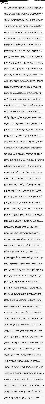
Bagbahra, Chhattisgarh (20, 32)
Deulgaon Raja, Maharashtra (29, 92)
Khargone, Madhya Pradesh (40, 183)
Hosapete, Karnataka (41, 136)
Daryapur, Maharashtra (32, 88)
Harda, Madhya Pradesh (22, 130)
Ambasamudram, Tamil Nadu (23, 15)
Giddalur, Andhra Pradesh (13, 117)
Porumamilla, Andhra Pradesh (29, 293)
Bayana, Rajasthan (21, 45)
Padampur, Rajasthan (40, 264)
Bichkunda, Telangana (22, 56)
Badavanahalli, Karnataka (18, 31)
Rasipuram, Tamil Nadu (12, 311)
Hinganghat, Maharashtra (6, 135)
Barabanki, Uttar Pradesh (18, 39)
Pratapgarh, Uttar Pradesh (21, 294)
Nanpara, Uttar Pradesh (17, 251)
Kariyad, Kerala (37, 172)
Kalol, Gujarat (19, 161)
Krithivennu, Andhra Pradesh (7, 201)
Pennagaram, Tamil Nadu (17, 283)
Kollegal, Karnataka (11, 191)
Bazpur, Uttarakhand (26, 45)
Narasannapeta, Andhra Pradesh (23, 251)
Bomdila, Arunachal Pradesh (20, 61)
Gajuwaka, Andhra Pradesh (17, 111)
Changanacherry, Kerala (11, 70)
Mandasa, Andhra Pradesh (24, 221)
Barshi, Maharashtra (12, 43)
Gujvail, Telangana (35, 123)
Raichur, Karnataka (20, 300)
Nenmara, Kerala (6, 258)
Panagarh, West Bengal (33, 270)
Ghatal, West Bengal (15, 116)
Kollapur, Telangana (6, 191)
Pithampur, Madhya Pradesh (24, 289)
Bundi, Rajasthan (31, 63)
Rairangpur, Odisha (16, 301)
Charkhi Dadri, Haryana (41, 70)
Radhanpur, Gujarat (16, 299)
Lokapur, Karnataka (11, 210)
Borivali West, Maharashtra (11, 62)
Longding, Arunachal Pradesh (26, 210)
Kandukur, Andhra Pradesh (7, 166)
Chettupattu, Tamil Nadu (11, 75)
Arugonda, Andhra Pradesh (14, 25)
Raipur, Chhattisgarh (6, 301)
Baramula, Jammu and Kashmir (30, 39)
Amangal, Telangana (18, 14)
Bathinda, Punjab (6, 45)
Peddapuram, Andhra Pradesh (24, 282)
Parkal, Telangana (6, 277)
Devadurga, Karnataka (35, 92)
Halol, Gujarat (5, 129)
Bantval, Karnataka (39, 38)
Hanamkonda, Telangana (16, 129)
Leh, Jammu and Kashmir (21, 209)
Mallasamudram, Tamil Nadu (7, 220)
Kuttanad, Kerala (18, 207)
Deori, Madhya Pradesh (15, 92)
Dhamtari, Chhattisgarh (26, 94)
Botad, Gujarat (19, 62)
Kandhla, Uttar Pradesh (39, 165)
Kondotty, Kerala (41, 191)
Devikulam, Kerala (33, 93)
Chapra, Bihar (36, 70)
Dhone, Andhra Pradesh (32, 98)
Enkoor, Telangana (42, 105)
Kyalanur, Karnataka (27, 207)
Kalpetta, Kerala (23, 161)
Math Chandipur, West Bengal (7, 228)
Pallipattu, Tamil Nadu (29, 269)
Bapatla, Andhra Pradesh (6, 39)
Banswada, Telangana (24, 38)
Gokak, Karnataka (35, 118)
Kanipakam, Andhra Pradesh (7, 167)
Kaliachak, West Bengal (31, 159)
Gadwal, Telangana (29, 110)
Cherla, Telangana (20, 74)
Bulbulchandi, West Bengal (22, 63)
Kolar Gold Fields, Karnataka (7, 190)
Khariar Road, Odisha (6, 184)
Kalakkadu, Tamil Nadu (16, 159)
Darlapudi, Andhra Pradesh (12, 88)
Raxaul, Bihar (12, 312)
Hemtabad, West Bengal (25, 134)
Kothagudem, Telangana (40, 195)
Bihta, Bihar (9, 57)
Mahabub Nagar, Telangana (17, 215)
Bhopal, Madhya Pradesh (16, 55)
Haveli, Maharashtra (6, 134)
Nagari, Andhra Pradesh (40, 244)
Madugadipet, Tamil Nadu (22, 214)
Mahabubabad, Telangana (11, 215)
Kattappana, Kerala (32, 177)
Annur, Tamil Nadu (38, 21)
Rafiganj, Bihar (25, 299)
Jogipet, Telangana (40, 153)
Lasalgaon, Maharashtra (12, 209)
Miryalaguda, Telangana (36, 232)
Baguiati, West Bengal (6, 33)
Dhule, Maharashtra (15, 99)
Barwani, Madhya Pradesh (31, 43)
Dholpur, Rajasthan (27, 98)
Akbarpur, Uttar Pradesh (23, 9)
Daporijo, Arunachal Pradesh (34, 87)
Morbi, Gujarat (42, 234)
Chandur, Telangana (6, 70)
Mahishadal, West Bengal (13, 216)
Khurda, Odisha (32, 185)
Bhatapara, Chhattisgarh (21, 51)
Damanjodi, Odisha (35, 86)
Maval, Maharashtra (30, 228)
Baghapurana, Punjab (30, 32)
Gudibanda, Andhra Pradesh (31, 122)
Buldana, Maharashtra (27, 63)
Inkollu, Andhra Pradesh (6, 142)
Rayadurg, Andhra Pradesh (22, 312)
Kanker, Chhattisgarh (25, 167)
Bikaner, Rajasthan (26, 57)
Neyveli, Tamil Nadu (40, 258)
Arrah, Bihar (5, 25)
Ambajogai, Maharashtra (13, 15)
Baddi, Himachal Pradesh (23, 31)
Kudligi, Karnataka (42, 201)
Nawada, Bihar (11, 256)
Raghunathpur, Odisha (33, 299)
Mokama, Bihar (15, 234)
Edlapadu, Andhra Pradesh (23, 105)
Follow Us (40, 0)
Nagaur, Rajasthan (11, 245)
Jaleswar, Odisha (10, 147)
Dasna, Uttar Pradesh (41, 88)
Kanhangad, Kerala (34, 166)
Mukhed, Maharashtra (23, 238)
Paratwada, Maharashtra (34, 275)
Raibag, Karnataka (16, 300)
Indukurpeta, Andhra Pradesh (40, 141)
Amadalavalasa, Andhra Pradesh (40, 13)
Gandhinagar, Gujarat (22, 112)
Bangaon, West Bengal (26, 37)
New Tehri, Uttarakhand (35, 258)
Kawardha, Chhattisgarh (39, 178)
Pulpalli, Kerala (41, 295)
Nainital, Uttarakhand (24, 246)
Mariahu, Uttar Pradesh (24, 226)
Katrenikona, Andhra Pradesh (23, 177)
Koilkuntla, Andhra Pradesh (27, 189)
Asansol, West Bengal (35, 25)
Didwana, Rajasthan (6, 100)
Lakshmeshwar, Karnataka (13, 208)
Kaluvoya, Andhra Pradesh (28, 161)
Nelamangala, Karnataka (29, 257)
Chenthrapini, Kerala (12, 74)
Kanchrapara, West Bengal (29, 165)
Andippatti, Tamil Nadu (18, 20)
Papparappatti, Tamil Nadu (40, 274)
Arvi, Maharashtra (30, 25)
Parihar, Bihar (29, 276)
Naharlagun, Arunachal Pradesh (7, 246)
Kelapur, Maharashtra (24, 179)
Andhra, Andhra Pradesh (13, 20)
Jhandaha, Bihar (5, 153)
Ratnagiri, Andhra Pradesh (27, 311)
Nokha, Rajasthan (26, 262)
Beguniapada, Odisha (39, 45)
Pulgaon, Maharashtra (22, 295)
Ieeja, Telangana (17, 141)
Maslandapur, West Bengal (26, 227)
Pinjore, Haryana (19, 288)
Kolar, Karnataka (39, 189)
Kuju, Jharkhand (9, 202)
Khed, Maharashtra (35, 184)
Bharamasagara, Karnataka (7, 51)
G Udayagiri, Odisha (21, 122)
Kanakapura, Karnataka (11, 165)
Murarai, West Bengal (42, 240)
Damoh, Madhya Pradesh (6, 87)
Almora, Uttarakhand (21, 13)
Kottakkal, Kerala (19, 197)
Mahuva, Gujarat (28, 216)
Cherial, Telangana (16, 74)
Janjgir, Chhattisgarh (31, 149)
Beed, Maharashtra (34, 45)
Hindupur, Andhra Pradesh (39, 134)
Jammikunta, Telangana (28, 148)
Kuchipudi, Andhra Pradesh (32, 201)
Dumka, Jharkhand (13, 104)
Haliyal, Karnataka (35, 128)
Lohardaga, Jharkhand (6, 210)
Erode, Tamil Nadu (19, 106)
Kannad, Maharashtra (40, 167)
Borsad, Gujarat (16, 62)
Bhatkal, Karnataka (26, 51)
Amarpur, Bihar (27, 14)
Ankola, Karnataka (23, 21)
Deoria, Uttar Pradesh (20, 92)
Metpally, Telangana (6, 232)
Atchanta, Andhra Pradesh (38, 26)
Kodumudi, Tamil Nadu (6, 189)
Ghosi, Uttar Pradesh (40, 116)
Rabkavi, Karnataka (6, 299)
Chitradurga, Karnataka (30, 81)
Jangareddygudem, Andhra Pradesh (24, 149)
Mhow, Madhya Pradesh (21, 232)
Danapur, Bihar (11, 87)
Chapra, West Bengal (33, 70)
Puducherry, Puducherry (39, 294)
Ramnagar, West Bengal (37, 307)
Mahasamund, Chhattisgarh (37, 215)
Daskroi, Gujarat (36, 88)
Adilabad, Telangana (15, 7)
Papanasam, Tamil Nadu (34, 274)
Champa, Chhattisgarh (19, 68)
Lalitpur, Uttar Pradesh (37, 208)
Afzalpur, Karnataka (31, 7)
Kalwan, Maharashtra (39, 161)
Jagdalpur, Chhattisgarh (34, 143)
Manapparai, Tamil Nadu (37, 220)
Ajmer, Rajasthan (14, 9)
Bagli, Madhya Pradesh (34, 32)
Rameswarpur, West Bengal (7, 307)
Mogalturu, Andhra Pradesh (29, 233)
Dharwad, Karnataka (11, 98)
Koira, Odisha (32, 189)
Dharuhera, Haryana (6, 98)
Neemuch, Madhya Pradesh (13, 257)
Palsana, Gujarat (33, 269)
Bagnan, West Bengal (39, 32)
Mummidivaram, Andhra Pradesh (7, 240)
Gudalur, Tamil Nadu (17, 122)
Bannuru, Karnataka (14, 38)
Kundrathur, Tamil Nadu (34, 203)
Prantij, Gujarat (11, 294)
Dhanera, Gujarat (41, 94)
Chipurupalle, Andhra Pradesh (40, 80)
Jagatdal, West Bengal (24, 143)
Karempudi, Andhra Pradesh (7, 172)
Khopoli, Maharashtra (15, 185)
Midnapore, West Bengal (27, 232)
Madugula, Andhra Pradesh (28, 214)
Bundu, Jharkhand (35, 63)
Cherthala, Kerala (29, 74)
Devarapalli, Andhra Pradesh (13, 93)
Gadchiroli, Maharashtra (13, 110)
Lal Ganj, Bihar (28, 208)
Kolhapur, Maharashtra (32, 190)
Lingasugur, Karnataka (41, 209)
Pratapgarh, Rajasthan (16, 294)
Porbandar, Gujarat (15, 293)
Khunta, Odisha (23, 185)
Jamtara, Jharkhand (11, 149)
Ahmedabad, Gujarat (26, 8)
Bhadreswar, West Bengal (15, 50)
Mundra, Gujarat (22, 240)
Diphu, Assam (32, 100)
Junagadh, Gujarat (38, 154)
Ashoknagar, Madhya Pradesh (40, 25)
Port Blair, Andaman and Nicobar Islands (22, 293)
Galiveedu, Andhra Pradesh (23, 111)
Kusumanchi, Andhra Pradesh (7, 207)
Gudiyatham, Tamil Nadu (6, 123)
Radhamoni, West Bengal (11, 299)
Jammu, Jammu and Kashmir (34, 148)
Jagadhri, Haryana (16, 143)
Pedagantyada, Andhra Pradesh (18, 281)
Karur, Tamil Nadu (40, 173)
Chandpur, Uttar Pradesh (22, 69)
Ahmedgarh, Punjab (31, 8)
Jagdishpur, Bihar (39, 143)
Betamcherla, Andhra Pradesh (18, 49)
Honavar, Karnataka (23, 136)
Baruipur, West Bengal (17, 43)
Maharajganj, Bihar (32, 215)
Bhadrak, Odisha (6, 50)
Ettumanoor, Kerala (33, 106)
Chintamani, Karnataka (24, 80)
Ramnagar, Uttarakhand (32, 307)
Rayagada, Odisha (28, 312)
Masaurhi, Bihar (21, 227)
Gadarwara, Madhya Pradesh (7, 110)
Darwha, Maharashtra (27, 88)
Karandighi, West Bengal (13, 171)
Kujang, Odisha (5, 202)
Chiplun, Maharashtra (34, 80)
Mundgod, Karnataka (18, 240)
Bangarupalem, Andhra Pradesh (37, 37)
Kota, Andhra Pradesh (10, 195)
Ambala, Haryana (17, 15)
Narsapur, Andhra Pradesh (36, 252)
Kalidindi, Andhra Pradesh (36, 159)
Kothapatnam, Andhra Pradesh (30, 196)
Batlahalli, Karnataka (10, 45)
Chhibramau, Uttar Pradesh (21, 76)
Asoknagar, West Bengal (28, 26)
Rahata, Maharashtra (38, 299)
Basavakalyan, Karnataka (37, 43)
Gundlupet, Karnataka (33, 124)
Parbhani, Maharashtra (6, 276)
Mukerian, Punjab (18, 238)
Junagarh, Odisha (6, 155)
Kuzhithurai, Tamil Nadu (22, 207)
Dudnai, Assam (5, 104)
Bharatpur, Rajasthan (12, 51)
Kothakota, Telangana (6, 196)
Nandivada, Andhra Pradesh (30, 250)
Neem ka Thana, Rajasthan (7, 257)
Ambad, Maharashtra (32, 14)
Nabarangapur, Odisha (6, 244)
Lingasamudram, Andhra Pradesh (35, 209)
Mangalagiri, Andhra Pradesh (27, 222)
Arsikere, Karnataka (9, 25)
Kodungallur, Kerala (17, 189)
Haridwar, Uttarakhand (37, 130)
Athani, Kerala (13, 27)
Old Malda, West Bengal (34, 263)
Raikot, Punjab (41, 300)
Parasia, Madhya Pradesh (29, 275)
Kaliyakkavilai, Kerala (23, 160)
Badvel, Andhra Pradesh (6, 32)
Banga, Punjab (22, 37)
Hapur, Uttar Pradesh (12, 130)
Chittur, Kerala (16, 82)
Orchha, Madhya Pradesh (25, 264)
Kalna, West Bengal (16, 161)
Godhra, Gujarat (26, 118)
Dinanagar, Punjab (19, 100)
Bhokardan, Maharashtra (11, 55)
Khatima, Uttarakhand (31, 184)
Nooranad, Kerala (31, 262)
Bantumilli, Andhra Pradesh (33, 38)
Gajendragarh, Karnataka (12, 111)
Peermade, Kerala (29, 282)
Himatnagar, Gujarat (30, 134)
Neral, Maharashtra (20, 258)
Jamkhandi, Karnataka (11, 148)
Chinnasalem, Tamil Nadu (6, 80)
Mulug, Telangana (37, 239)
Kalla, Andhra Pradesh (27, 160)
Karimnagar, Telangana (33, 172)
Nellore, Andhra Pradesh (41, 257)
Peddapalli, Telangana (18, 282)
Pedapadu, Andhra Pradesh (7, 282)
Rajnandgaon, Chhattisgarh (7, 305)
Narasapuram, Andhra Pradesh (30, 251)
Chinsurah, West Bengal (12, 80)
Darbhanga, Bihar (39, 87)
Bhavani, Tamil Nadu (36, 51)
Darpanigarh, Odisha (17, 88)
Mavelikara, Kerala (34, 228)
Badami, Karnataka (13, 31)
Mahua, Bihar (21, 216)
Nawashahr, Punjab (25, 256)
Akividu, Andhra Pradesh (35, 9)
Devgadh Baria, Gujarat (28, 93)
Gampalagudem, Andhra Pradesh (34, 111)
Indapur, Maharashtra (25, 141)
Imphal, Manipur (21, 141)
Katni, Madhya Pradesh (6, 177)
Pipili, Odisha (35, 288)
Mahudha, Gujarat (24, 216)
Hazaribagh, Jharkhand (15, 134)
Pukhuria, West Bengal (17, 295)
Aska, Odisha (20, 26)
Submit (37, 0)
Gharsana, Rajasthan (11, 116)
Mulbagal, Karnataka (14, 239)
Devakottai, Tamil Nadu (40, 92)
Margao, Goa (15, 226)
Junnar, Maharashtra (10, 155)
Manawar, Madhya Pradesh (7, 221)
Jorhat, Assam (14, 154)
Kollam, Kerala (40, 190)
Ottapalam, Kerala (30, 264)
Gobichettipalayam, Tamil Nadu (7, 118)
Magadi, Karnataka (6, 215)
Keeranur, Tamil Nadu (15, 179)
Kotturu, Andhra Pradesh (39, 197)
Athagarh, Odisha (6, 27)
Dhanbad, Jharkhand (37, 94)
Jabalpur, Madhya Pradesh (40, 142)
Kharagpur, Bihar (35, 183)
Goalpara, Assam (29, 117)
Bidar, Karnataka (29, 56)
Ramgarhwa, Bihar (22, 307)
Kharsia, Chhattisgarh (11, 184)
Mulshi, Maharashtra (27, 239)
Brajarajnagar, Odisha (27, 62)
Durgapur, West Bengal (34, 104)
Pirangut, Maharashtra (6, 289)
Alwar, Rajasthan (34, 13)
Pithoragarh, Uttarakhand (40, 289)
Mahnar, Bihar (17, 216)
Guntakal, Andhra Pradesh (38, 124)
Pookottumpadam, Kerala (6, 293)
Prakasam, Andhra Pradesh (7, 294)
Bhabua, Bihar (31, 49)
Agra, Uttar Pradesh (16, 8)
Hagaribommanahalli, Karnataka (7, 128)
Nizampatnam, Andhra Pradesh (17, 262)
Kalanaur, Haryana (26, 159)
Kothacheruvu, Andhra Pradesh (34, 195)
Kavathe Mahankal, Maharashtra (17, 178)
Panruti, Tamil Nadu (12, 274)
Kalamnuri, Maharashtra (21, 159)
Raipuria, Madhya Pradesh (11, 301)
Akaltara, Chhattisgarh (18, 9)
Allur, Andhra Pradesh (12, 13)
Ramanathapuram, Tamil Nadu (21, 306)
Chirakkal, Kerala (6, 81)
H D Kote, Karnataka (20, 134)
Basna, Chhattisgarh (28, 44)
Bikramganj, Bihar (30, 57)
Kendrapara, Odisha (29, 179)
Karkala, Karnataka (10, 173)
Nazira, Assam (33, 256)
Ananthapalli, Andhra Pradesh (20, 19)
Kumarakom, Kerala (29, 202)
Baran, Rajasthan (35, 39)
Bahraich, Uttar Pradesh (16, 33)
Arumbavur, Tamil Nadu (20, 25)
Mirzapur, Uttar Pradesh (6, 233)
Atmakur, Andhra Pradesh (18, 27)
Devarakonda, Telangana (6, 93)
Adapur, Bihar (5, 7)
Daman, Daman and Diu (26, 86)
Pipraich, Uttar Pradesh (39, 288)
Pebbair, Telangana (12, 281)
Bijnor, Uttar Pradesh (22, 57)
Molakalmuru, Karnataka (23, 234)
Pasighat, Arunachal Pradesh (31, 277)
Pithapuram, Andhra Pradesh (30, 289)
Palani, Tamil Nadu (12, 268)
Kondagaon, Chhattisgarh (32, 191)
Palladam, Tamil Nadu (14, 269)
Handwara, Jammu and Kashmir (22, 129)
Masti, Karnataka (31, 227)
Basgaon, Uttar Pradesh (13, 44)
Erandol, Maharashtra (6, 106)
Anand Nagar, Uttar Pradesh (14, 19)
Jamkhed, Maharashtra (16, 148)
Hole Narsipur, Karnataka (17, 136)
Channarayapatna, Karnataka (27, 70)
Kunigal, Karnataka (39, 203)
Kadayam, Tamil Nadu (19, 155)
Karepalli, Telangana (13, 172)
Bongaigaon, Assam (35, 61)
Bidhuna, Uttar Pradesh (34, 56)
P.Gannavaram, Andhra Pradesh (7, 287)
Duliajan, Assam (9, 104)
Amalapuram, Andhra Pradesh (7, 14)
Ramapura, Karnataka (26, 306)
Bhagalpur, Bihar (20, 50)
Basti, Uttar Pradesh (32, 44)
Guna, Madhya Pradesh (28, 124)
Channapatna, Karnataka (21, 70)
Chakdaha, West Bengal (6, 67)
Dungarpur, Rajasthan (25, 104)
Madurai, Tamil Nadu (34, 214)
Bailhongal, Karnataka (38, 33)
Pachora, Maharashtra (35, 264)
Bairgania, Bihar (42, 33)
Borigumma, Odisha (6, 62)
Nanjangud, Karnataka (12, 251)
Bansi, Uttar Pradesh (19, 38)
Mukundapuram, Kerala (40, 238)
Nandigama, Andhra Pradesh (12, 250)
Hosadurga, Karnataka (37, 136)
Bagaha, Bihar (11, 32)
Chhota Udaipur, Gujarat (33, 76)
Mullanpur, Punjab (23, 239)
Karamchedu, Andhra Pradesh (7, 171)
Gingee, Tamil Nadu (19, 117)
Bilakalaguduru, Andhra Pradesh (36, 57)
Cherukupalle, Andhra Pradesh (35, 74)
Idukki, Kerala (13, 141)
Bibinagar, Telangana (17, 56)
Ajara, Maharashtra (10, 9)
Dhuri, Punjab (29, 99)
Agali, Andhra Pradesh (36, 7)
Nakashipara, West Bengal (34, 246)
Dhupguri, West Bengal (24, 99)
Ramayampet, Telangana (31, 306)
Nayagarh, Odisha (29, 256)
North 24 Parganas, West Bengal (36, 262)
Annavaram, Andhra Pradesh (28, 21)
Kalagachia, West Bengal (6, 159)
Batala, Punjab (41, 44)
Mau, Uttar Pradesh (26, 228)
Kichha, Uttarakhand (41, 185)
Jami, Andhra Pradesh (39, 147)
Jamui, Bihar (15, 149)
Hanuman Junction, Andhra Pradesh (39, 129)
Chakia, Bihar (11, 67)
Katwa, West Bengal (6, 178)
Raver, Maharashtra (41, 311)
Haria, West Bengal (32, 130)
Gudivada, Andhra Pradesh (37, 122)
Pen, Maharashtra (33, 282)
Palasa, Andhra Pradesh (25, 268)
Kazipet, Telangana (11, 179)
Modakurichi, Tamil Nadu (16, 233)
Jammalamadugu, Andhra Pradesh (22, 148)
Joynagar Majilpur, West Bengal (24, 154)
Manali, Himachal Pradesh (20, 220)
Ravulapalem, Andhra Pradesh (7, 312)
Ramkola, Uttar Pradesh (27, 307)
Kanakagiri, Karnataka (6, 165)
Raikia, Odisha (37, 300)
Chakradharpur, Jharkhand (15, 67)
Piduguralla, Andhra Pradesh (38, 287)
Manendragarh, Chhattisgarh (21, 222)
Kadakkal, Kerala (14, 155)
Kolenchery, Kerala (27, 190)
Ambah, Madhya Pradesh (37, 14)
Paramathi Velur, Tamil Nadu (18, 275)
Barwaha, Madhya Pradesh (22, 43)
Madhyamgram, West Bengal (12, 214)
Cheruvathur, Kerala (6, 75)
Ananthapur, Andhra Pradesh (26, 19)
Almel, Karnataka (17, 13)
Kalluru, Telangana (11, 161)
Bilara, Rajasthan (41, 57)
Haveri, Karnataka (10, 134)
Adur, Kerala (28, 7)
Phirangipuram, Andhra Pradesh (27, 287)
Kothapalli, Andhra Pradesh (23, 196)
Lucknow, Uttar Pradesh (40, 210)
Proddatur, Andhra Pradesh (33, 294)
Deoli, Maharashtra (10, 92)
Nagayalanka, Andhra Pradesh (17, 245)
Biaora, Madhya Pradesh (12, 56)
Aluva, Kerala (31, 13)
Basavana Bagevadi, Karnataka (7, 44)
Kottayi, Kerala (31, 197)
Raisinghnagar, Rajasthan (27, 301)
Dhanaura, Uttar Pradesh (31, 94)
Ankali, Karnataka (14, 21)
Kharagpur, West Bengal (31, 183)
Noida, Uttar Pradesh (22, 262)
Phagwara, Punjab (13, 287)
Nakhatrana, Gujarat (40, 246)
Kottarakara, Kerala (23, 197)
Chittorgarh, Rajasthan (12, 82)
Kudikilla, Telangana (38, 201)
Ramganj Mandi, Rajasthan (13, 307)
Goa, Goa (26, 117)
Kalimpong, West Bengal (17, 160)
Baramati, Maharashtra (24, 39)
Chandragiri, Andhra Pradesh (28, 69)
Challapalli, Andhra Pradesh (7, 68)
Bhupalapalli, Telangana (35, 55)
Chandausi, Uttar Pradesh (35, 68)
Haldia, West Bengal (16, 128)
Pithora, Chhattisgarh (36, 289)
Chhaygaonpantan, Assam (15, 76)
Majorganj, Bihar (32, 216)
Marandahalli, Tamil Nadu (6, 226)
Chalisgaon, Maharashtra (31, 67)
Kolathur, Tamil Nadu (23, 190)
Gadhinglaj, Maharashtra (18, 110)
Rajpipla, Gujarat (11, 305)
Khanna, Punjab (21, 183)
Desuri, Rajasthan (24, 92)
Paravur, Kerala (39, 275)
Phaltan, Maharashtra (22, 287)
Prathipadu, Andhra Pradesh (27, 294)
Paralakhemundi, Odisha (6, 275)
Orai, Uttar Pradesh (20, 264)
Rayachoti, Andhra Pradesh (16, 312)
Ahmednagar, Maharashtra (36, 8)
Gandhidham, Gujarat (17, 112)
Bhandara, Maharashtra (33, 50)
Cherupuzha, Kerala (41, 74)
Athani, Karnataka (10, 27)
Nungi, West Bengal (12, 263)
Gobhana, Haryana (39, 117)
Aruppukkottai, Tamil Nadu (25, 25)
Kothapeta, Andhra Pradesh (36, 196)
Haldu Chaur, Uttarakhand (21, 128)
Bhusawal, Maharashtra (41, 55)
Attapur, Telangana (32, 27)
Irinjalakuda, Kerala (11, 142)
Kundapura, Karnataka (21, 203)
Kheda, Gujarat (39, 184)
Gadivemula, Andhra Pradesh (24, 110)
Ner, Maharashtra (16, 258)
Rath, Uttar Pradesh (17, 311)
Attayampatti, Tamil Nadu (37, 27)
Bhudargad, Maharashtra (27, 55)
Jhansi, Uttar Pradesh (10, 153)
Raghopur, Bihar (29, 299)
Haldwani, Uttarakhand (27, 128)
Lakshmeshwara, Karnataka (19, 208)
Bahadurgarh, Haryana (11, 33)
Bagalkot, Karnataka (15, 32)
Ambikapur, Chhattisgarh (39, 15)
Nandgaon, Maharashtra (6, 250)
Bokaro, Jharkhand (10, 61)
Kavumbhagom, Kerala (34, 178)
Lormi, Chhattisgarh (35, 210)
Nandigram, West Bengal (18, 250)
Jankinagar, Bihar (35, 149)
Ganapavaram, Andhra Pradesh (7, 112)
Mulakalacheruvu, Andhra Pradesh (7, 239)
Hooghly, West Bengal (32, 136)
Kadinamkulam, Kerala (38, 155)
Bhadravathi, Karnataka (10, 50)
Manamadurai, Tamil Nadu (26, 220)
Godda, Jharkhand (23, 118)
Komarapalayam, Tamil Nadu (26, 191)
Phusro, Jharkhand (33, 287)
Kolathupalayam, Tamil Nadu (13, 190)
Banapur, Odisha (18, 37)
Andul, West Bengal (23, 20)
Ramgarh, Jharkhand (18, 307)
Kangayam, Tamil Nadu (18, 166)
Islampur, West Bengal (19, 142)
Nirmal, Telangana (6, 262)
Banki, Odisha (5, 38)
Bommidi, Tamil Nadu (26, 61)
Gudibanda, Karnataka (26, 122)
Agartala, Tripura (6, 8)
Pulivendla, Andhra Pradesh (27, 295)
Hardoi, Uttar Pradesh (28, 130)
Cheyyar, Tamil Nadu (21, 75)
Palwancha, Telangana (6, 270)
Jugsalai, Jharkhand (34, 154)
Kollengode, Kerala (15, 191)
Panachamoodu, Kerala (28, 270)
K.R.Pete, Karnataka (23, 201)
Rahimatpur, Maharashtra (6, 300)
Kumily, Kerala (38, 202)
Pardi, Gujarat (22, 276)
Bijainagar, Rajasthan (13, 57)
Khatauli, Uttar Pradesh (21, 184)
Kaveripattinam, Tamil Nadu (23, 178)
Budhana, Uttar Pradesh (6, 63)
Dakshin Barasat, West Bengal (15, 86)
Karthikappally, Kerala (30, 173)
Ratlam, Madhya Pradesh (21, 311)
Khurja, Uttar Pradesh (36, 185)
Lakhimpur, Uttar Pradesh (32, 207)
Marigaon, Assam (32, 226)
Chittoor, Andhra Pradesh (6, 82)
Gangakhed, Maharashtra (26, 112)
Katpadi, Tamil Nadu (12, 177)
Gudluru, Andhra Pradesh (19, 123)
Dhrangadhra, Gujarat (41, 98)
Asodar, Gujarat (23, 26)
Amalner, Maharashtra (13, 14)
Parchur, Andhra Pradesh (17, 276)
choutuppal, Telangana (36, 82)
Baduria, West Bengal (39, 31)
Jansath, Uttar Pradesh (39, 149)
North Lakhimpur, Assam (6, 263)
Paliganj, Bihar (5, 269)
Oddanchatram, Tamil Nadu (28, 263)
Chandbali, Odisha (40, 68)
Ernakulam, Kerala (15, 106)
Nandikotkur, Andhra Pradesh (24, 250)
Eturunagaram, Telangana (38, 106)
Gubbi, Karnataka (12, 122)
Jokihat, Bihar (5, 154)
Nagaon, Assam (24, 244)
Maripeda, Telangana (36, 226)
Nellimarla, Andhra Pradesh (35, 257)
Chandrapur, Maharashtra (40, 69)
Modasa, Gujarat (20, 233)
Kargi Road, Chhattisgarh (17, 172)
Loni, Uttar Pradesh (31, 210)
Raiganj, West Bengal (25, 300)
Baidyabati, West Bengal (22, 33)
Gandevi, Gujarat (12, 112)
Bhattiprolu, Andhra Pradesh (31, 51)
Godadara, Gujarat (13, 118)
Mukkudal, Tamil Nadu (31, 238)
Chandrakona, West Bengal (34, 69)
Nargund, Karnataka (17, 252)
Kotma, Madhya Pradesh (6, 197)
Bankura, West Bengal (10, 38)
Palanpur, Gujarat (16, 268)
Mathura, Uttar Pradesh (13, 228)
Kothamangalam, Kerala (11, 196)
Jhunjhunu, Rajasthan (19, 153)
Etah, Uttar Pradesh (24, 106)
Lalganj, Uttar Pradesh (24, 208)
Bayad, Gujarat (17, 45)
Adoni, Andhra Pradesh (23, 7)
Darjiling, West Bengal (6, 88)
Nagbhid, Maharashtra (23, 245)
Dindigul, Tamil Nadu (24, 100)
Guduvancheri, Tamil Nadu (30, 123)
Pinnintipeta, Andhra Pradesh (25, 288)
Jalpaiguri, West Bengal (34, 147)
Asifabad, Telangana (16, 26)
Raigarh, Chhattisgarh (30, 300)
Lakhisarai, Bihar (40, 207)
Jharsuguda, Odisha (15, 153)
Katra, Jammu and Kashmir (16, 177)
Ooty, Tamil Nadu (16, 264)
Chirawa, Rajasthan (15, 81)
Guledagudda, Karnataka (11, 124)
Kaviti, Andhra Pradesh (29, 178)
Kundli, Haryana (29, 203)
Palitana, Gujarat (9, 269)
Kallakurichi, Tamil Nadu (37, 160)
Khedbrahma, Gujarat (6, 185)
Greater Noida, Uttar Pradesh (7, 122)
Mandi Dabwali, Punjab (29, 221)
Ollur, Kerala (39, 263)
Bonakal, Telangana (31, 61)
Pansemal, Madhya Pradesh (17, 274)
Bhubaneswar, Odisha (22, 55)
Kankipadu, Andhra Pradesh (30, 167)
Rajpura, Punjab (21, 305)
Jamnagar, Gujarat (39, 148)
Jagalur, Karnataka (20, 143)
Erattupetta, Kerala (11, 106)
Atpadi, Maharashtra (23, 27)
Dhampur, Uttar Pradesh (21, 94)
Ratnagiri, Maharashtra (32, 311)
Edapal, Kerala (14, 105)
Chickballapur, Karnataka (38, 76)
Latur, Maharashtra (17, 209)
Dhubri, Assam (5, 99)
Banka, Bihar (42, 37)
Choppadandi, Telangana (27, 82)
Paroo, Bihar (14, 277)
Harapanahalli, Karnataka (17, 130)
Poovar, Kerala (11, 293)
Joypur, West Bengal (30, 154)
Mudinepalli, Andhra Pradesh (7, 238)
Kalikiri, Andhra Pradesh (12, 160)
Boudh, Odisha (23, 62)
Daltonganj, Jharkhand (21, 86)
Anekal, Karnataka (27, 20)
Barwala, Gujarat (27, 43)
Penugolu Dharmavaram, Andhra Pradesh (25, 283)
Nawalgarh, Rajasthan (16, 256)
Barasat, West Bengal (39, 39)
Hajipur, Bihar (12, 128)
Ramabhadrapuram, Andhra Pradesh (40, 305)
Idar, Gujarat (10, 141)
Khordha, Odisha (19, 185)
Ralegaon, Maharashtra (34, 305)
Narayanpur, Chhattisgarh (12, 252)
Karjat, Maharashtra (6, 173)
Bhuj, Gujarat (31, 55)
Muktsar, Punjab (35, 238)
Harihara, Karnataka (42, 130)
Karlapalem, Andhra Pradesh (16, 173)
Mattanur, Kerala (21, 228)
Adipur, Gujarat (19, 7)
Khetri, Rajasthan (10, 185)
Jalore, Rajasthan (30, 147)
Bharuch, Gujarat (16, 51)
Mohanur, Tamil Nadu (6, 234)
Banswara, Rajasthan (28, 38)
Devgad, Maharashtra (23, 93)
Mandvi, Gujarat (12, 222)
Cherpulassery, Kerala (25, 74)
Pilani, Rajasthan (6, 288)
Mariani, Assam (28, 226)
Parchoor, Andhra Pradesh (12, 276)
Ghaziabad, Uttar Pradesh (25, 116)
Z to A (7, 3)
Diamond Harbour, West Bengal (34, 99)
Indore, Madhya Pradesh (34, 141)
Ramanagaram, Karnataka (14, 306)
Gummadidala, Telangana (17, 124)
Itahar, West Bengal (24, 142)
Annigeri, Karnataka (33, 21)
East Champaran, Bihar (6, 105)
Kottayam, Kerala (27, 197)
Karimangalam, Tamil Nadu (23, 172)
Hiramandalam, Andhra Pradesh (18, 135)
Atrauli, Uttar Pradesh (28, 27)
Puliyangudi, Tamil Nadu (33, 295)
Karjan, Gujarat (41, 172)
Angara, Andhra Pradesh (36, 20)
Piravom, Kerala (10, 289)
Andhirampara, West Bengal (7, 20)
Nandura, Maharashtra (36, 250)
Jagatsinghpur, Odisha (29, 143)
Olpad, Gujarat (42, 263)
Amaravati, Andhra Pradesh (23, 14)
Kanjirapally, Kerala (16, 167)
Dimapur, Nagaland (15, 100)
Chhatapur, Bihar (28, 75)
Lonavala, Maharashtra (20, 210)
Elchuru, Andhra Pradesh (32, 105)
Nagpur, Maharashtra (38, 245)
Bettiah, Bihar (23, 49)
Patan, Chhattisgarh (40, 277)
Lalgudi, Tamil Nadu (33, 208)
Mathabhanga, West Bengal (36, 227)
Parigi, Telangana (25, 276)
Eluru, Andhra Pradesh (38, 105)
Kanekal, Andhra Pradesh (12, 166)
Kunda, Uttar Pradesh (17, 203)
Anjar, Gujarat (11, 21)
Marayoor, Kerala (11, 226)
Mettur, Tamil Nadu (17, 232)
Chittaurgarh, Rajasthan (41, 81)
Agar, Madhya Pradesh (41, 7)
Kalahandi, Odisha (11, 159)
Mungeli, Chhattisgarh (27, 240)
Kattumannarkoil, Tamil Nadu (37, 177)
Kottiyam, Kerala (34, 197)
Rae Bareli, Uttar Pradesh (21, 299)
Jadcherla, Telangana (6, 143)
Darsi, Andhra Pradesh (22, 88)
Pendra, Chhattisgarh (38, 282)
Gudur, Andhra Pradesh (24, 123)
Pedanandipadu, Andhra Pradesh (37, 281)
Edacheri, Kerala (11, 105)
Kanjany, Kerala (12, 167)
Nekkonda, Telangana (18, 257)
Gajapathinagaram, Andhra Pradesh (35, 110)
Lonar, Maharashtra (15, 210)
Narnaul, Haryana (21, 252)
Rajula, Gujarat (29, 305)
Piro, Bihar (14, 289)
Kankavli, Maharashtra (21, 167)
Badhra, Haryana (28, 31)
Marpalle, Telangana (12, 227)
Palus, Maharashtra (37, 269)
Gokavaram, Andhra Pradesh (40, 118)
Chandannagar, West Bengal (24, 68)
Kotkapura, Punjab (41, 196)
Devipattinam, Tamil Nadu (38, 93)
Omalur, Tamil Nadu (6, 264)
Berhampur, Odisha (6, 49)
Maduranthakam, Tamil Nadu (39, 214)
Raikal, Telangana (34, 300)
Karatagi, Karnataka (27, 171)
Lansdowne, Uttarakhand (6, 209)
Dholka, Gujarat (23, 98)
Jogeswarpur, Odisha (36, 153)
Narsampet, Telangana (26, 252)
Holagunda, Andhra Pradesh (7, 136)
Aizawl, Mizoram (6, 9)
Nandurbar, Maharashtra (41, 250)
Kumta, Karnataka (6, 203)
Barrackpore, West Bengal (7, 43)
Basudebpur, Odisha (37, 44)
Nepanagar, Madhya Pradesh (11, 258)
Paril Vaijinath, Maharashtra (33, 276)
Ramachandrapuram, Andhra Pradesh (8, 306)
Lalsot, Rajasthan (42, 208)
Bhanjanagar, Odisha (38, 50)
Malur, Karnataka (15, 220)
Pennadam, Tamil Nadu (12, 283)
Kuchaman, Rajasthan (27, 201)
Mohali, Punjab (38, 233)
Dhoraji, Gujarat (36, 98)
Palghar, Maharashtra (30, 268)
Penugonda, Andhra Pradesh (32, 283)
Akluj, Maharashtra (40, 9)
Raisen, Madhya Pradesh (21, 301)
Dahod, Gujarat (10, 86)
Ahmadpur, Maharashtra (21, 8)
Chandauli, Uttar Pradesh (30, 68)
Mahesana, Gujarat (42, 215)
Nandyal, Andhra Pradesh (6, 251)
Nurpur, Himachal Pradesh (16, 263)
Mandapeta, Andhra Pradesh (18, 221)
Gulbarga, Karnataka (6, 124)
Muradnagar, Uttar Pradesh (36, 240)
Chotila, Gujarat (31, 82)
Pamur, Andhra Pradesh (22, 270)
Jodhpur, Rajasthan (31, 153)
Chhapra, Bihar (25, 75)
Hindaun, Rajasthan (34, 134)
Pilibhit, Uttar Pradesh (15, 288)
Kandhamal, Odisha (34, 165)
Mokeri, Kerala (18, 234)
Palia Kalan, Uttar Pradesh (39, 268)
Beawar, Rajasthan (30, 45)
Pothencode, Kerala (35, 293)
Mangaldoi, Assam (38, 222)
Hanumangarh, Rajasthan (32, 129)
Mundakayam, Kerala (13, 240)
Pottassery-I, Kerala (39, 293)
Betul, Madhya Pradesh (27, 49)
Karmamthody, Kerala (21, 173)
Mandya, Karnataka (16, 222)
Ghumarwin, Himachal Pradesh (7, 117)
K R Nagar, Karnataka (13, 201)
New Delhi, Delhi (30, 258)
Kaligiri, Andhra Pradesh (6, 160)
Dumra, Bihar (17, 104)
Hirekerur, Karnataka (23, 135)
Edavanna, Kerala (18, 105)
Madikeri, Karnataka (17, 214)
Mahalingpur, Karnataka (27, 215)
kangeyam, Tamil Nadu (23, 166)
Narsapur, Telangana (31, 252)
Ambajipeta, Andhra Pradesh (7, 15)
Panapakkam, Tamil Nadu (41, 270)
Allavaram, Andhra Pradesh (7, 13)
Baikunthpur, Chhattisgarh (32, 33)
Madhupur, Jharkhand (6, 214)
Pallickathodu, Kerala (19, 269)
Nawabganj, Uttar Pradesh (7, 256)
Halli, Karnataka (39, 128)
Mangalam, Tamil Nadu (33, 222)
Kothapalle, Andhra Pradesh (17, 196)
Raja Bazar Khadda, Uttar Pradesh (33, 301)
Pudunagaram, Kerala (12, 295)
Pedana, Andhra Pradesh (30, 281)
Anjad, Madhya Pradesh (6, 21)
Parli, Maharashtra (10, 277)
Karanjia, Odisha (22, 171)
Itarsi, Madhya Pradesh (35, 142)
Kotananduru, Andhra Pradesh (22, 195)
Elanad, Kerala (28, 105)
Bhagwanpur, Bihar (24, 50)
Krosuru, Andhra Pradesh (17, 201)
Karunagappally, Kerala (35, 173)
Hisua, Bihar (35, 135)
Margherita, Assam (19, 226)
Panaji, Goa (37, 270)
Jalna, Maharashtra (26, 147)
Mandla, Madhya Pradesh (40, 221)
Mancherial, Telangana (12, 221)
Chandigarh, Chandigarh (6, 69)
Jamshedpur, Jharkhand (6, 149)
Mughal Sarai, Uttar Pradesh (13, 238)
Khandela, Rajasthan (11, 183)
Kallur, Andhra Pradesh (6, 161)
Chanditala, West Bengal (17, 69)
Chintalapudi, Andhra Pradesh (18, 80)
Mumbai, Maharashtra (41, 239)
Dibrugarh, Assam (39, 99)
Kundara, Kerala (25, 203)
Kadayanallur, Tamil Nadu (24, 155)
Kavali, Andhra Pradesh (11, 178)
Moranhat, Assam (38, 234)
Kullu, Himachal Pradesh (24, 202)
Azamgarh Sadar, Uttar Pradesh (7, 31)
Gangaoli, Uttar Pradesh (37, 112)
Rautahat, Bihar (36, 311)
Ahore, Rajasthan (41, 8)
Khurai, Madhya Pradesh (27, 185)
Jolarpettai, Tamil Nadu (10, 154)
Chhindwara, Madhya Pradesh (27, 76)
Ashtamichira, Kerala (12, 26)
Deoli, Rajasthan (6, 92)
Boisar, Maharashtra (6, 61)
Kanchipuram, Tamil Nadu (23, 165)
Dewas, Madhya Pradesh (6, 94)
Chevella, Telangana (16, 75)
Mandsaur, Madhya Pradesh (7, 222)
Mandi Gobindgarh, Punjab (35, 221)
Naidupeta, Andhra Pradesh (14, 246)
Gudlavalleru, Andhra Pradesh (13, 123)
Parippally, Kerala (39, 276)
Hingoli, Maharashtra (12, 135)
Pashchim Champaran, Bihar (25, 277)
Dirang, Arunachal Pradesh (37, 100)
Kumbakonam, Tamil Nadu (34, 202)
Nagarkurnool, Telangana (6, 245)
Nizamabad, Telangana (11, 262)
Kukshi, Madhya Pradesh (14, 202)
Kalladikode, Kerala (32, 160)
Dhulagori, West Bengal (10, 99)
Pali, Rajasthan (34, 268)
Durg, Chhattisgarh (29, 104)
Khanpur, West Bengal (26, 183)
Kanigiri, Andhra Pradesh (38, 166)
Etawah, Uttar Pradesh (28, 106)
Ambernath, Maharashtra (34, 15)
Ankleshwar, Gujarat (19, 21)
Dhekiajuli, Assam (15, 98)
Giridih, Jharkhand (23, 117)
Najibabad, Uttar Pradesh (29, 246)
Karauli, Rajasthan (31, 171)
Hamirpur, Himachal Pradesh (10, 129)
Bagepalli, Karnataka (25, 32)
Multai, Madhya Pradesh (32, 239)
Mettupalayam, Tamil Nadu (11, 232)
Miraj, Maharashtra (32, 232)
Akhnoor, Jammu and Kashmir (29, 9)
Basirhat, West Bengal (18, 44)
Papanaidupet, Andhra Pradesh (28, 274)
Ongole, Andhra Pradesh (11, 264)
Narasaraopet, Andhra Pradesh (37, 251)
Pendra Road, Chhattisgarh (7, 283)
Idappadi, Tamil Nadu (6, 141)
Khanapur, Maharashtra (6, 183)
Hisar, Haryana (31, 135)
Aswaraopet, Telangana (33, 26)
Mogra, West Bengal (34, 233)
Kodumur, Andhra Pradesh (12, 189)
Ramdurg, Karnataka (37, 306)
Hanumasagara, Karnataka (6, 130)
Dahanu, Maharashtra (6, 86)
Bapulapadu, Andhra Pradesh (13, 39)
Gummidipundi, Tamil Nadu (22, 124)
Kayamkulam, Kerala (6, 179)
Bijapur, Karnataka (17, 57)
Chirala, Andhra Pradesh (10, 81)
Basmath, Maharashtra (23, 44)
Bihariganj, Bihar (38, 56)
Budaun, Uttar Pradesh (40, 62)
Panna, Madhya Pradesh (6, 274)
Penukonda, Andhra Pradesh (38, 283)
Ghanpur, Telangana (6, 116)
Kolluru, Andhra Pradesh (20, 191)
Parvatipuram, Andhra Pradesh (19, 277)
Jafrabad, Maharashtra (11, 143)
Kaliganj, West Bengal (41, 159)
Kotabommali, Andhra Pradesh (16, 195)
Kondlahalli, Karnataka (37, 191)
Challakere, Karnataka (36, 67)
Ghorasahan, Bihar (35, 116)
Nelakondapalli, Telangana (23, 257)
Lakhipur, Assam (37, 207)
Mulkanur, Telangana (18, 239)
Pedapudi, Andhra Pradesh (13, 282)
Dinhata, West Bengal (29, 100)
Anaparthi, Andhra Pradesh (32, 19)
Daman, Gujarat (30, 86)
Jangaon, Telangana (19, 149)
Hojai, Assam (38, 135)
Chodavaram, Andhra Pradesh (21, 82)
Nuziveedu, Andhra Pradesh (22, 263)
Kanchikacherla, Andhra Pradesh (17, 165)
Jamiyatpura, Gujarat (6, 148)
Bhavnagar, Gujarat (41, 51)
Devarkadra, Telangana (18, 93)
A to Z (5, 3)
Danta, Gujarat (24, 87)
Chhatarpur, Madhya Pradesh (34, 75)
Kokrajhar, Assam (35, 189)
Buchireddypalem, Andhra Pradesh (33, 62)
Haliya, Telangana (31, 128)
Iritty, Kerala (15, 142)
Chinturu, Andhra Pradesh (29, 80)
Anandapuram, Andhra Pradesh (7, 19)
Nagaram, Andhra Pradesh (35, 244)
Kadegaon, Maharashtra (29, 155)
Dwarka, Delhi (38, 104)
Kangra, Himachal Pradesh (28, 166)
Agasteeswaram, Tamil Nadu (11, 8)
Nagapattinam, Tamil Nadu (29, 244)
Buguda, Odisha (11, 63)
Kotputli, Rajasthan (15, 197)
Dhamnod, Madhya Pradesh (15, 94)
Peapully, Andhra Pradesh (6, 281)
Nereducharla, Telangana (25, 258)
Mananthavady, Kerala (32, 220)
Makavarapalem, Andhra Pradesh (38, 216)
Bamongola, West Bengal (6, 37)
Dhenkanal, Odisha (19, 98)
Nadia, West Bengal (11, 244)
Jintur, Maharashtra (27, 153)
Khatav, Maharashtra (26, 184)
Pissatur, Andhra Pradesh (18, 289)
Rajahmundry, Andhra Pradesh (40, 301)
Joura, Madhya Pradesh (18, 154)
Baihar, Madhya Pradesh (27, 33)
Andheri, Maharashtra (42, 19)
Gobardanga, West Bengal (34, 117)
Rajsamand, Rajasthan (25, 305)
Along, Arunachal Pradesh (26, 13)
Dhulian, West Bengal (20, 99)
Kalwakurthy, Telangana (33, 161)
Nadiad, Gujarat (15, 244)
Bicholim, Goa (26, 56)
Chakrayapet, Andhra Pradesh (21, 67)
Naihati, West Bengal (19, 246)
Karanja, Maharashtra (18, 171)
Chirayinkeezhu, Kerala (20, 81)
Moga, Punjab (24, 233)
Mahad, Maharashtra (22, 215)
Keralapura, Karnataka (37, 179)
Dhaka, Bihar (11, 94)
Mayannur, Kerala (38, 228)
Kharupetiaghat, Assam (16, 184)
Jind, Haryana (23, 153)
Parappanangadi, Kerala (23, 275)
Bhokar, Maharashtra (6, 55)
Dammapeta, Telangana (39, 86)
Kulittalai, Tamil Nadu (19, 202)
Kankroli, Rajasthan (36, 167)
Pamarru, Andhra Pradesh (11, 270)
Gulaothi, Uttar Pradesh (39, 123)
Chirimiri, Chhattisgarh (25, 81)
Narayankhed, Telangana (6, 252)
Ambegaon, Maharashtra (28, 15)
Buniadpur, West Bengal (40, 63)
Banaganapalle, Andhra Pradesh (13, 37)
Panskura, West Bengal (22, 274)
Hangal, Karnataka (28, 129)
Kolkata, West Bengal (37, 190)
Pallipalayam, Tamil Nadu (23, 269)
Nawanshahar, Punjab (21, 256)
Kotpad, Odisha (11, 197)
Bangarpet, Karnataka (31, 37)
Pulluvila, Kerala (37, 295)
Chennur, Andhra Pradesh (6, 74)
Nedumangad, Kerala (37, 256)
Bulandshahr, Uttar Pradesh (16, 63)
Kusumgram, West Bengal (13, 207)
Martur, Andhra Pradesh (17, 227)
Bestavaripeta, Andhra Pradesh (12, 49)
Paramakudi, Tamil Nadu (12, 275)
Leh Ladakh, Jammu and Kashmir (28, 209)
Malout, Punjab (12, 220)
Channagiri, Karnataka (16, 70)
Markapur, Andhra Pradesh (7, 227)
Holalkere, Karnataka (13, 136)
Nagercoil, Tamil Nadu (33, 245)
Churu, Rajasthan (40, 82)
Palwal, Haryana (41, 269)
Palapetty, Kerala (20, 268)
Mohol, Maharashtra (11, 234)
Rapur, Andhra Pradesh (6, 311)
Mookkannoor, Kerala (28, 234)
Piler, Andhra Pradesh (10, 288)
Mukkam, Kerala (27, 238)
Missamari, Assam (11, 233)
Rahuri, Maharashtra (12, 300)
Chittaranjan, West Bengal (35, 81)
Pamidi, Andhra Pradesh (17, 270)
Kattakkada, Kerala (28, 177)
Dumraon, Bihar (20, 104)
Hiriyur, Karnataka (27, 135)
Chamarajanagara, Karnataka (13, 68)
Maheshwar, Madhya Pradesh (7, 216)
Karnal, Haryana (25, 173)
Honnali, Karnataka (27, 136)
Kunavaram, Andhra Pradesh (11, 203)
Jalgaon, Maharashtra (15, 147)
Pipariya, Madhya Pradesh (30, 288)
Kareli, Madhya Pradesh (35, 171)
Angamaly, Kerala (31, 20)
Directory (35, 0)
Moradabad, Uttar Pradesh (33, 234)
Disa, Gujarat (42, 100)
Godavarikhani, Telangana (17, 118)
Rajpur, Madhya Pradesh (16, 305)
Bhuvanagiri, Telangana (6, 56)
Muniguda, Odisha (31, 240)
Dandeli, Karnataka (15, 87)
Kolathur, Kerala (18, 190)
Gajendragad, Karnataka (6, 111)
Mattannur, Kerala (17, 228)
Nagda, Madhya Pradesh (28, 245)
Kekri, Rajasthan (19, 179)
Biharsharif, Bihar (42, 56)
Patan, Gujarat (36, 277)
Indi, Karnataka (29, 141)
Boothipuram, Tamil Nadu (40, 61)
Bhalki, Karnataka (28, 50)
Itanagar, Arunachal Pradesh (29, 142)
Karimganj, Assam (28, 172)
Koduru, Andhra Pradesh (22, 189)
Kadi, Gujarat (34, 155)
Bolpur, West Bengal (15, 61)
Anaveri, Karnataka (37, 19)
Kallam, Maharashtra (42, 160)
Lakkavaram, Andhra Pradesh (7, 208)
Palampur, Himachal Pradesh (7, 268)
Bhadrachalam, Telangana (41, 49)
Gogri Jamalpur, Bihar (31, 118)
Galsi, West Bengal (29, 111)
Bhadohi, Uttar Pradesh (36, 49)
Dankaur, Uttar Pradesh (20, 87)
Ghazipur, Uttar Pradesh (31, 116)
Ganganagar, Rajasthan (32, 112)
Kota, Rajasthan (5, 195)
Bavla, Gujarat (14, 45)
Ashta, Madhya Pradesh (6, 26)
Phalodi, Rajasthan (17, 287)
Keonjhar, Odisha (33, 179)
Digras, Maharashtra (11, 100)
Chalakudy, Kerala (26, 67)
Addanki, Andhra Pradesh (10, 7)
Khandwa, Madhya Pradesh (16, 183)
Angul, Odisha (40, 20)
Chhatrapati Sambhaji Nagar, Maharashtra (8, 76)
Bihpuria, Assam (5, 57)
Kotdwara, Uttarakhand (28, 195)
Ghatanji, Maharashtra (20, 116)
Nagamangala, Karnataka (20, 244)
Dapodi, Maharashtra (28, 87)
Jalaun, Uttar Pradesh (6, 147)
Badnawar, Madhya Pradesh (33, 31)
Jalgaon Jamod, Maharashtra (20, 147)
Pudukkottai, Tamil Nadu (6, 295)
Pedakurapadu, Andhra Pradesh (24, 281)
